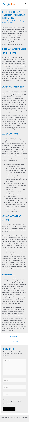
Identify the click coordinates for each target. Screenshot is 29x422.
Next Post (15, 341)
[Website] (14, 394)
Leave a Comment (7, 21)
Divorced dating (8, 65)
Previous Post (14, 336)
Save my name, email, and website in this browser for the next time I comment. (14, 402)
